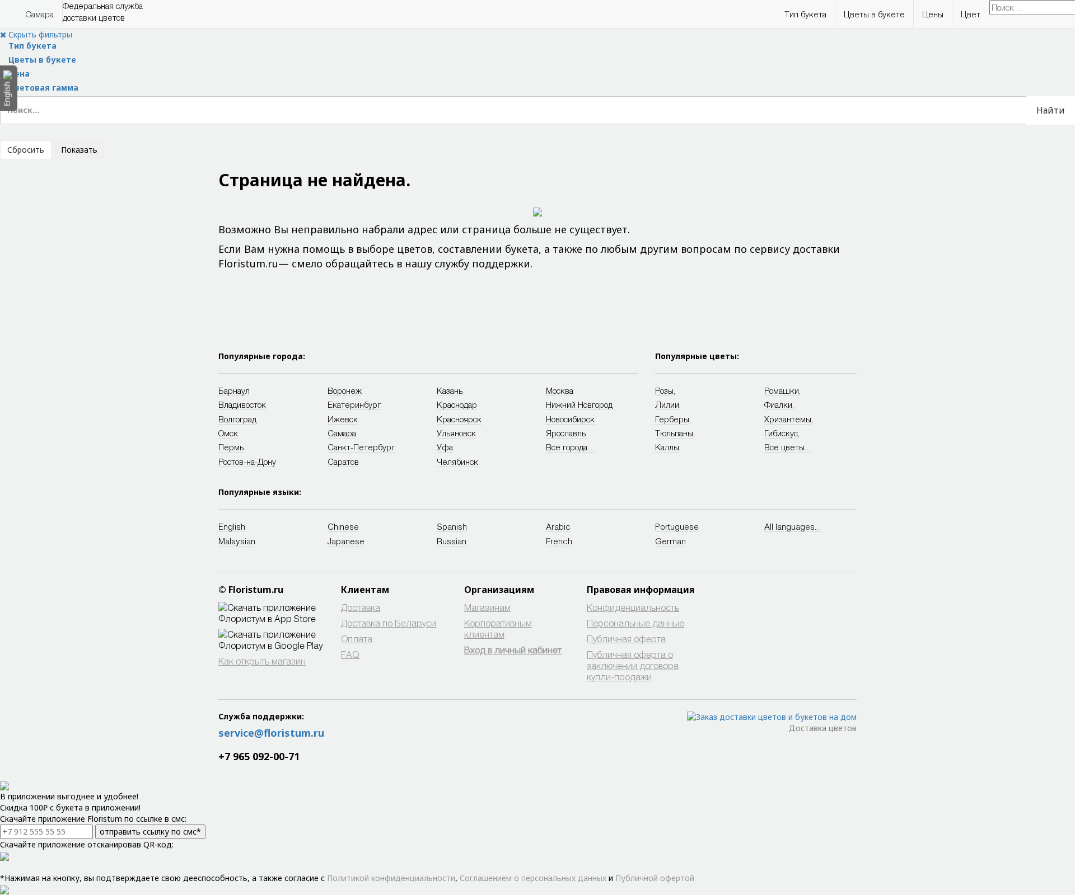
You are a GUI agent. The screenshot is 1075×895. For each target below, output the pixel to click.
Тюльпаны (674, 433)
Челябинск (457, 461)
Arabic (558, 526)
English (231, 526)
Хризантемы (787, 419)
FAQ (350, 654)
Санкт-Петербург (361, 447)
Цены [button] (932, 14)
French (559, 541)
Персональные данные (635, 623)
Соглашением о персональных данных (533, 878)
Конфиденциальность (633, 607)
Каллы (667, 447)
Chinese (343, 526)
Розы (664, 390)
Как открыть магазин (262, 661)
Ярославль (566, 433)
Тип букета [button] (805, 14)
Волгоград (237, 419)
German (670, 541)
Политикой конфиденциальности (391, 878)
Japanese (346, 541)
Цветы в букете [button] (874, 14)
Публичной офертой (654, 878)
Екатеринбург (354, 404)
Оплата (356, 638)
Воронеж (345, 390)
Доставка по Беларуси (388, 623)
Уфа (445, 447)
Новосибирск (570, 419)
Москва (559, 390)
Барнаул (234, 390)
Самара (39, 14)
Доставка (360, 607)
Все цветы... (787, 447)
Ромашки (781, 390)
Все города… (571, 447)
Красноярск (459, 419)
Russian (451, 541)
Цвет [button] (970, 14)
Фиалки (778, 404)
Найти (1050, 110)
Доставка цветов (823, 728)
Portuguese (677, 526)
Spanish (452, 526)
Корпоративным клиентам (498, 628)
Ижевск (343, 419)
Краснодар (457, 404)
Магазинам (487, 607)
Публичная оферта (626, 638)
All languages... (792, 526)
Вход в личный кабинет (513, 649)
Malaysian (236, 541)
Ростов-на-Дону (247, 461)
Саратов (343, 461)
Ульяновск (456, 433)
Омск (228, 433)
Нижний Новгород (579, 404)
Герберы (672, 419)
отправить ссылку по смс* (150, 831)
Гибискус (781, 433)
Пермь (231, 447)
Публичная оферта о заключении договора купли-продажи (633, 665)
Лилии (667, 404)
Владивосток (242, 404)
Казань (449, 390)
